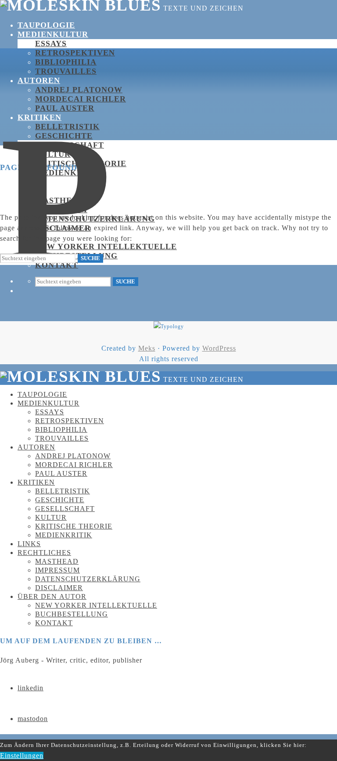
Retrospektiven (75, 52)
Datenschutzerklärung (87, 579)
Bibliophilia (66, 62)
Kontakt (54, 623)
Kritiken (39, 117)
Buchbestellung (71, 614)
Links (29, 543)
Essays (51, 43)
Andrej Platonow (78, 89)
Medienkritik (63, 535)
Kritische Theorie (80, 163)
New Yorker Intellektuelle (106, 246)
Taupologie (46, 25)
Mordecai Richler (80, 98)
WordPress (219, 348)
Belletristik (67, 126)
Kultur (51, 517)
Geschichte (64, 135)
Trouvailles (66, 71)
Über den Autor (52, 596)
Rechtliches (49, 191)
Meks (146, 348)
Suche (125, 281)
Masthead (57, 561)
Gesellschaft (69, 145)
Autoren (39, 80)
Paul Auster (64, 108)
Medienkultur (53, 34)
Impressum (61, 209)
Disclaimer (59, 587)
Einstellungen (21, 755)
